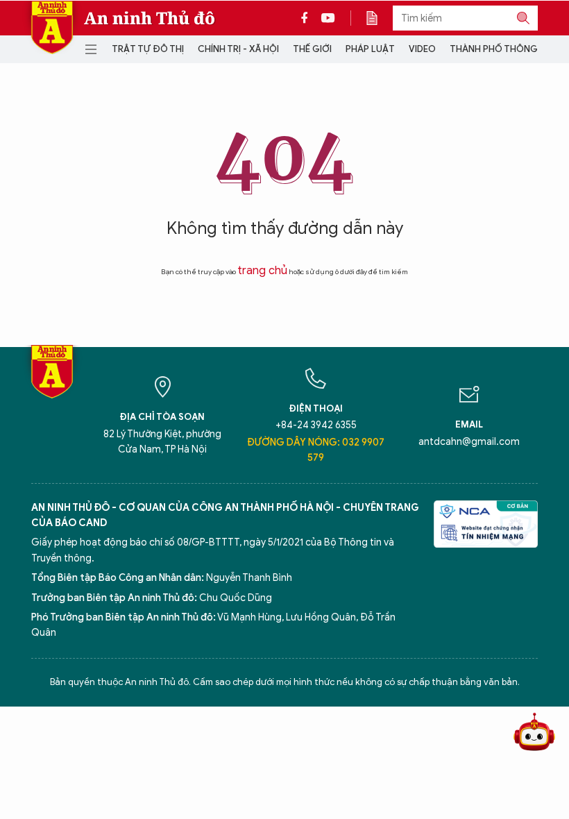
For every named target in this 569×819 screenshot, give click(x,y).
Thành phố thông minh (506, 49)
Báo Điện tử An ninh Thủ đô (52, 27)
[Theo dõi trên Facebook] (308, 18)
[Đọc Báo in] (379, 18)
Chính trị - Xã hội (238, 49)
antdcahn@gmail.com (469, 442)
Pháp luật (370, 49)
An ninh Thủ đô (149, 18)
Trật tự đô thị (148, 49)
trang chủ (262, 271)
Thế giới (312, 49)
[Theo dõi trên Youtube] (328, 18)
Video (422, 49)
